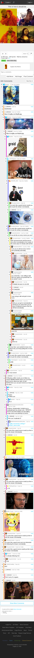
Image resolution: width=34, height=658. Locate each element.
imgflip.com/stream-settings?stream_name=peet (17, 424)
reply (32, 84)
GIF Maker (15, 624)
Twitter (11, 640)
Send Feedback (17, 636)
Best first (29, 81)
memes (3, 60)
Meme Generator (17, 609)
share (24, 53)
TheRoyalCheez (11, 457)
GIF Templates (20, 627)
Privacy (30, 630)
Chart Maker (28, 627)
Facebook (5, 640)
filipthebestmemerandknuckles (16, 404)
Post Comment (28, 76)
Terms (4, 633)
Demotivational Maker (7, 630)
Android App (17, 640)
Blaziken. (7, 84)
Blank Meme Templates (8, 627)
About (25, 630)
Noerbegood (13, 158)
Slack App (14, 633)
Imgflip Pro (8, 624)
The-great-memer (16, 203)
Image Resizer (18, 630)
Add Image (18, 76)
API (9, 633)
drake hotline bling (11, 60)
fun (9, 58)
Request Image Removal (24, 633)
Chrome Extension (26, 640)
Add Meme (10, 76)
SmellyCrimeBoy (10, 564)
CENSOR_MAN (14, 180)
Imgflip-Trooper (10, 511)
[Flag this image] (31, 53)
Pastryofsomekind (16, 233)
